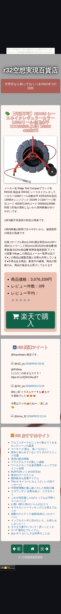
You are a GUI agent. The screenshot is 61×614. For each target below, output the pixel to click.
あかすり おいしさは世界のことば (30, 533)
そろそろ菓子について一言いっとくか (32, 526)
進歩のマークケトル (22, 474)
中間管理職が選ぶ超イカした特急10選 (32, 487)
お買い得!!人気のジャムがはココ (29, 504)
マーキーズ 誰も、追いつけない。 (30, 449)
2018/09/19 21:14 (36, 416)
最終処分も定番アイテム (25, 478)
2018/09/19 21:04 (34, 386)
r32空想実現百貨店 (30, 70)
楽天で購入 (34, 319)
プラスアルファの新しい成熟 (27, 461)
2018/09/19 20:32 (34, 363)
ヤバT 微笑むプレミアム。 (26, 530)
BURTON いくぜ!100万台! (26, 471)
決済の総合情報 (20, 458)
